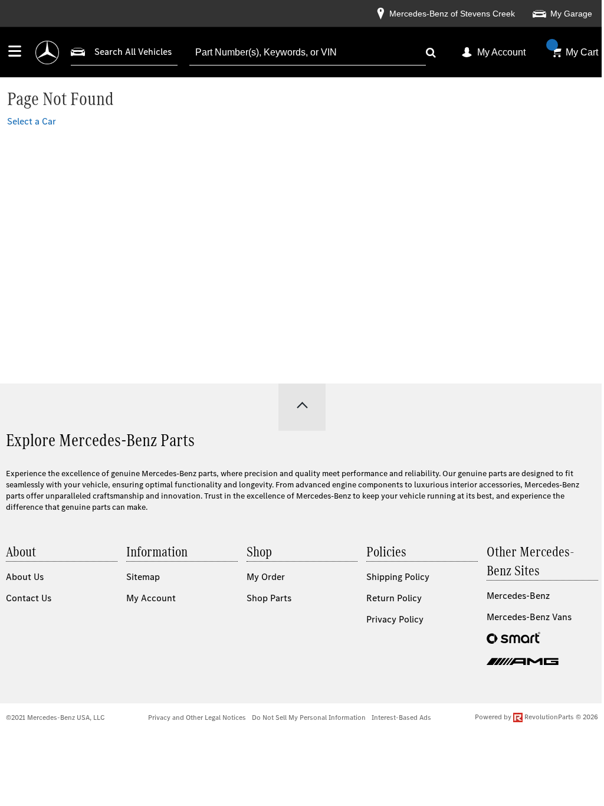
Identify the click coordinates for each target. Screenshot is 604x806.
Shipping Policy (397, 577)
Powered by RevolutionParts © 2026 (536, 717)
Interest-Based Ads (401, 717)
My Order (266, 577)
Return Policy (394, 598)
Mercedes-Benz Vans (529, 617)
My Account (501, 52)
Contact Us (28, 598)
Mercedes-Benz (518, 595)
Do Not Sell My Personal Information (309, 717)
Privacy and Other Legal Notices (197, 717)
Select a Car (31, 121)
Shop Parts (269, 598)
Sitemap (143, 577)
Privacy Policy (395, 619)
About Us (25, 577)
